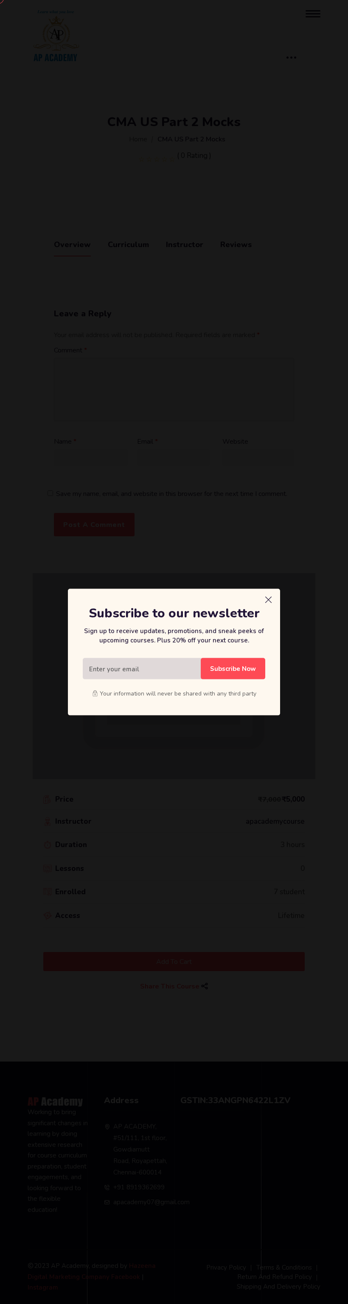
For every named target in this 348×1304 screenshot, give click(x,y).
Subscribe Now (233, 668)
